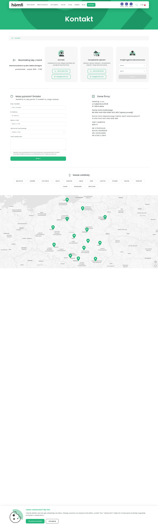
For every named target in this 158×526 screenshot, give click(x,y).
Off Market (54, 5)
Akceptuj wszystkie (35, 521)
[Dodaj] (126, 4)
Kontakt (91, 5)
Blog (83, 5)
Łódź (91, 181)
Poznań (114, 181)
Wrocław (91, 186)
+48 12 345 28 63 (98, 71)
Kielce (58, 181)
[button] (31, 5)
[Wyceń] (131, 4)
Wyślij (38, 158)
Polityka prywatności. (51, 154)
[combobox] (132, 65)
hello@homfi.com (62, 77)
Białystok (19, 181)
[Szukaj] (122, 4)
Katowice (45, 181)
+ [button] (155, 262)
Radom (126, 181)
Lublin (81, 181)
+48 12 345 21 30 (62, 71)
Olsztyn (102, 181)
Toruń (65, 186)
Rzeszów (139, 181)
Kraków (69, 181)
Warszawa (78, 186)
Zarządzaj (52, 521)
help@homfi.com (98, 77)
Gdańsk (32, 181)
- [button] (155, 266)
